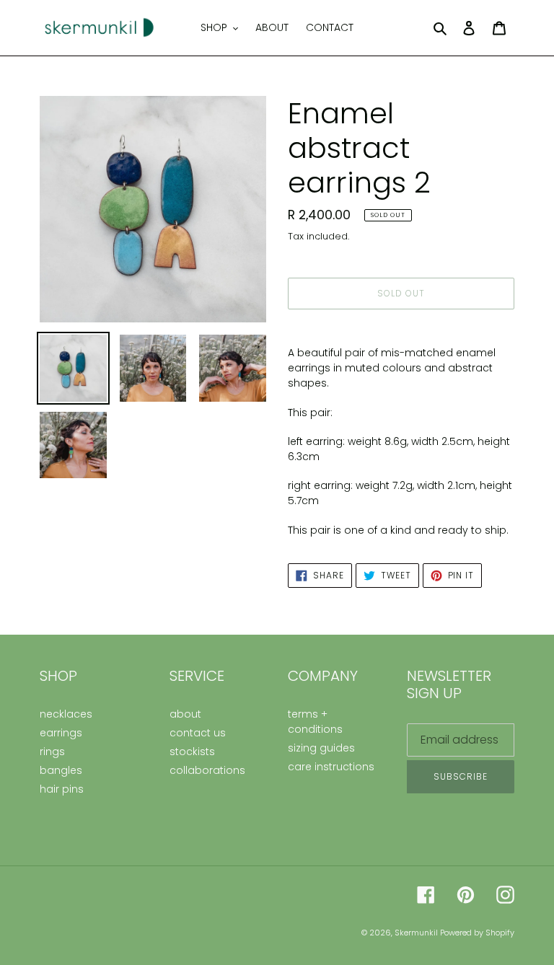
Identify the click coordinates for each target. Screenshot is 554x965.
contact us (198, 733)
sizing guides (321, 748)
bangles (61, 770)
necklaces (66, 714)
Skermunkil (417, 932)
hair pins (62, 789)
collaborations (207, 770)
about (185, 714)
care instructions (331, 766)
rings (52, 751)
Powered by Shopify (477, 932)
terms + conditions (315, 721)
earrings (61, 733)
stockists (192, 751)
